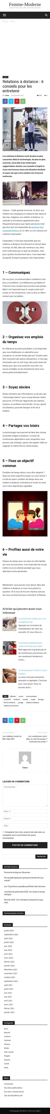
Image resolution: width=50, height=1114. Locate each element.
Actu (6, 1028)
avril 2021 (8, 1000)
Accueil (5, 21)
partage (20, 702)
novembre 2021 (10, 973)
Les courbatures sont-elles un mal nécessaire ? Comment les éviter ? (36, 739)
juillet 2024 (9, 930)
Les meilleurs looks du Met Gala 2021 (12, 737)
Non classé (8, 1052)
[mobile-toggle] (4, 15)
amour (21, 696)
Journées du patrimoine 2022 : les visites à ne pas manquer (24, 893)
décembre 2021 (10, 969)
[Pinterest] (16, 101)
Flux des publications (13, 1088)
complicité (7, 699)
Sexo (6, 1067)
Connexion (8, 1084)
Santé (6, 1063)
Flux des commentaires (14, 1091)
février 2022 (9, 961)
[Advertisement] (25, 49)
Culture (7, 1036)
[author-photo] (25, 764)
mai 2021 (8, 996)
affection (13, 696)
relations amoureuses (11, 706)
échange (41, 699)
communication (31, 696)
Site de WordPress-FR (13, 1095)
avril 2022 (8, 954)
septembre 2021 (11, 981)
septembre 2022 (11, 934)
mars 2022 (8, 958)
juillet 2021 (9, 989)
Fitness (7, 1044)
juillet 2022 (9, 942)
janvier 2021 (9, 1012)
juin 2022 (8, 946)
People (7, 1056)
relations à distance (32, 702)
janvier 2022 (9, 965)
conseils (25, 699)
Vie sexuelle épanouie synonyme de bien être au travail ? (23, 879)
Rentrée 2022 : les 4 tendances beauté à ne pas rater (23, 901)
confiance (16, 699)
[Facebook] (5, 101)
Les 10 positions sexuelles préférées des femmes (24, 886)
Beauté (7, 1032)
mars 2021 (8, 1004)
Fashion (7, 1040)
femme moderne (9, 702)
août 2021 (8, 985)
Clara (7, 95)
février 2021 (9, 1008)
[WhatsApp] (22, 101)
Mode (6, 1048)
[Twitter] (11, 101)
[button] (46, 15)
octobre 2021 (9, 977)
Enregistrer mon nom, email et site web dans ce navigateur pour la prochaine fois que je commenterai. (24, 835)
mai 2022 (8, 950)
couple (33, 699)
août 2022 (8, 938)
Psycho (12, 21)
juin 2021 (8, 993)
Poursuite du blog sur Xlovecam (17, 872)
